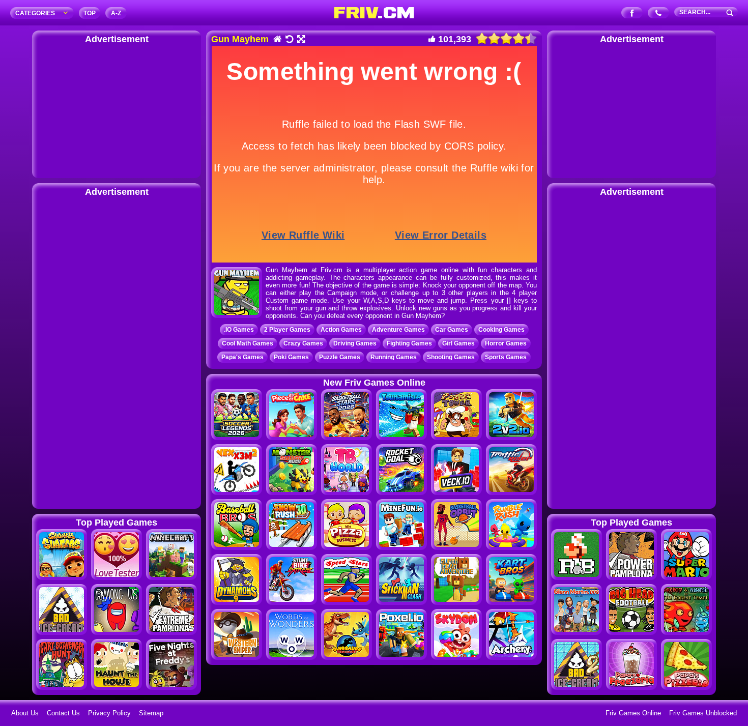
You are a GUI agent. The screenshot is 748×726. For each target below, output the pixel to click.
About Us (25, 713)
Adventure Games (398, 329)
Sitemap (151, 713)
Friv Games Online (633, 713)
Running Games (393, 357)
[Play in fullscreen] (300, 40)
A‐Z (116, 13)
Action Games (341, 329)
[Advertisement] (116, 109)
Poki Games (291, 357)
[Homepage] (277, 40)
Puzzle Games (339, 357)
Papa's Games (242, 357)
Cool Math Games (247, 343)
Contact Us (63, 713)
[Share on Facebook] (632, 13)
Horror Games (506, 343)
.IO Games (239, 329)
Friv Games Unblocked (703, 713)
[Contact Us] (658, 13)
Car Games (451, 329)
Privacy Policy (109, 713)
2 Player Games (287, 329)
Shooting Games (451, 357)
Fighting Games (409, 343)
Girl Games (458, 343)
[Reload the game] (289, 40)
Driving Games (355, 343)
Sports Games (506, 357)
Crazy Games (303, 343)
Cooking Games (501, 329)
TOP (89, 13)
